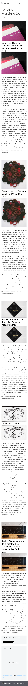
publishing (19, 675)
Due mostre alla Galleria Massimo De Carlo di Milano (13, 194)
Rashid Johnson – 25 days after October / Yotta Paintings (12, 322)
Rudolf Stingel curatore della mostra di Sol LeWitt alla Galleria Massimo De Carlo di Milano (12, 546)
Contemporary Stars (9, 630)
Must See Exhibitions (12, 632)
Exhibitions (7, 291)
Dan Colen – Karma (11, 423)
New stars (11, 293)
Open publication (7, 675)
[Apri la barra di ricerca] (19, 3)
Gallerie (6, 150)
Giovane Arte (12, 150)
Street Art (11, 514)
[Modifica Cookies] (2, 683)
